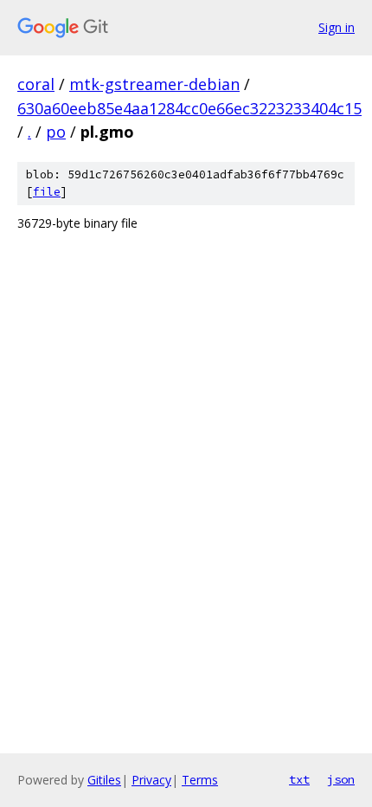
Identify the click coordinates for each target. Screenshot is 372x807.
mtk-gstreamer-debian (154, 84)
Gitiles (104, 779)
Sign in (336, 27)
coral (36, 84)
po (56, 131)
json (341, 779)
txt (299, 779)
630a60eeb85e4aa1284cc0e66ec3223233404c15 (189, 108)
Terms (200, 779)
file (47, 191)
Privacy (151, 779)
